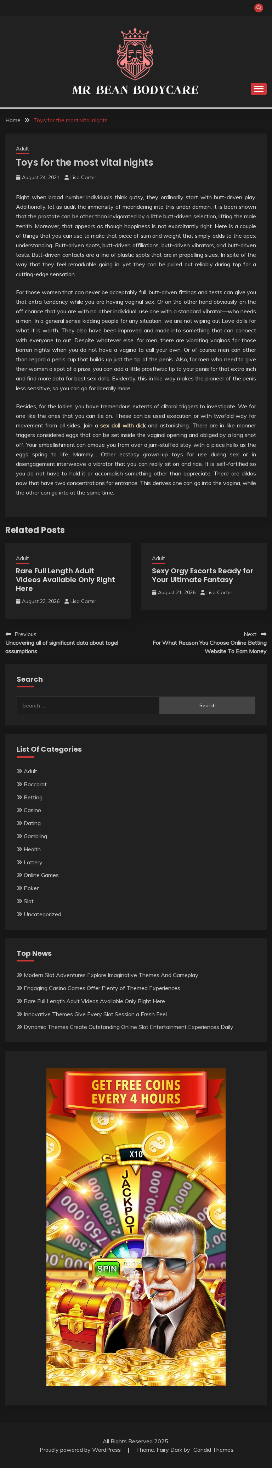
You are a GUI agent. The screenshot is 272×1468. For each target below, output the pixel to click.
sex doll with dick (123, 425)
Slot (29, 901)
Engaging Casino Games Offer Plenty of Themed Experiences (102, 988)
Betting (33, 797)
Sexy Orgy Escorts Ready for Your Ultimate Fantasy (202, 575)
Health (32, 849)
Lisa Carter (83, 177)
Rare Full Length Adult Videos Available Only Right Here (65, 579)
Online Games (41, 874)
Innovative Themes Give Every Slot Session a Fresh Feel (95, 1014)
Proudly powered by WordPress (81, 1449)
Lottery (33, 862)
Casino (32, 809)
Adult (22, 148)
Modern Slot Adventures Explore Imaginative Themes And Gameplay (111, 974)
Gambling (35, 836)
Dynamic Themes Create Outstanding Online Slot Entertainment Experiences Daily (128, 1026)
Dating (32, 823)
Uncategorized (42, 914)
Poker (31, 888)
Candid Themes (213, 1449)
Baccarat (35, 784)
